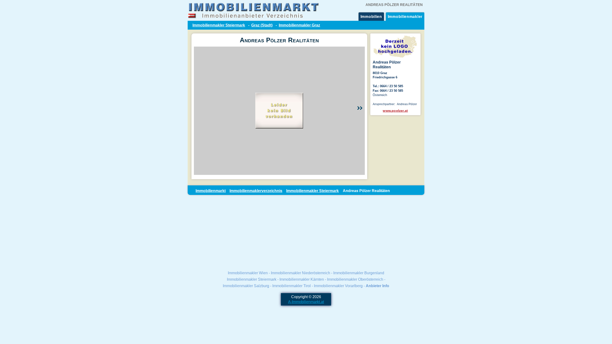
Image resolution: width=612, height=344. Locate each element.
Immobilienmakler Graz (299, 25)
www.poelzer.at (395, 111)
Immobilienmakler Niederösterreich (300, 273)
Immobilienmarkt (211, 190)
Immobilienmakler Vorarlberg (338, 286)
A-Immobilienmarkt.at (306, 302)
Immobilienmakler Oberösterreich (355, 279)
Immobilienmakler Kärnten (301, 279)
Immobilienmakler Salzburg (246, 286)
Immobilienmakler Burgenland (358, 273)
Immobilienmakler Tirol (291, 286)
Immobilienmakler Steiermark (218, 25)
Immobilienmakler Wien (248, 273)
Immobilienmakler (405, 16)
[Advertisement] (306, 232)
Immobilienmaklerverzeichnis (256, 190)
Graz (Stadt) (262, 25)
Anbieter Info (377, 286)
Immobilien (371, 16)
